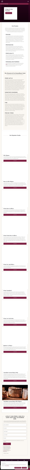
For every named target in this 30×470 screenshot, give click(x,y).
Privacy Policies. (7, 465)
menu (6, 64)
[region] (14, 465)
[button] (27, 1)
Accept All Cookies (24, 467)
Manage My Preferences (18, 467)
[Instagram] (5, 460)
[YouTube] (24, 460)
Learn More (15, 160)
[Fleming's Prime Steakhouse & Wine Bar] (2, 1)
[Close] (27, 462)
